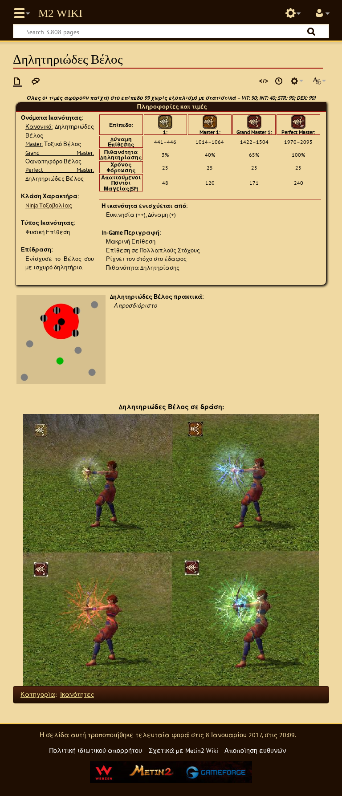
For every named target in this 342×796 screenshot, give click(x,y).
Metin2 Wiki (60, 13)
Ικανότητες (77, 694)
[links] (61, 338)
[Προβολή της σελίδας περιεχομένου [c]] (17, 81)
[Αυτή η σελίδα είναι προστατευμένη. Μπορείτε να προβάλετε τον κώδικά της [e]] (263, 81)
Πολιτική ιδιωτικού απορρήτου (95, 750)
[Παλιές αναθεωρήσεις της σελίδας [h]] (278, 81)
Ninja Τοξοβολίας (48, 205)
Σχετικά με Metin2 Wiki (183, 750)
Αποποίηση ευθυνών (255, 750)
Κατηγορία (37, 694)
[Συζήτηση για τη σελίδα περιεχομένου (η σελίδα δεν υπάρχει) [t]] (35, 81)
